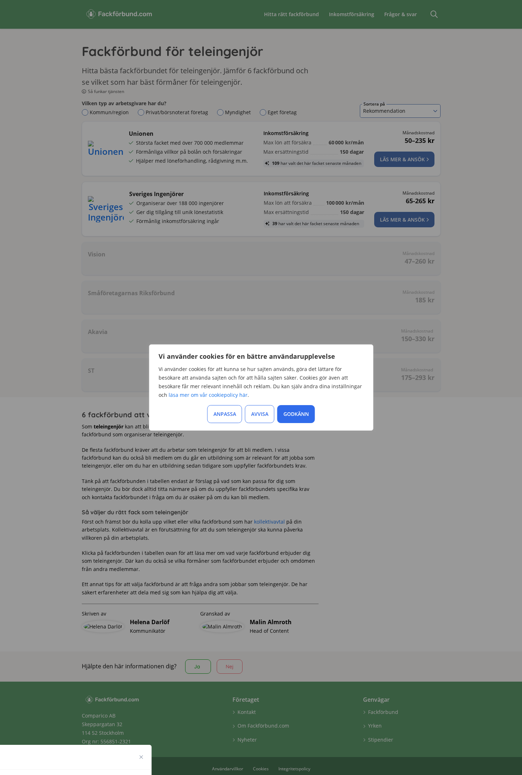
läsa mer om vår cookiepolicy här (208, 394)
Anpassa (224, 413)
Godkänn (296, 413)
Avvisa (259, 413)
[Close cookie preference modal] (141, 757)
